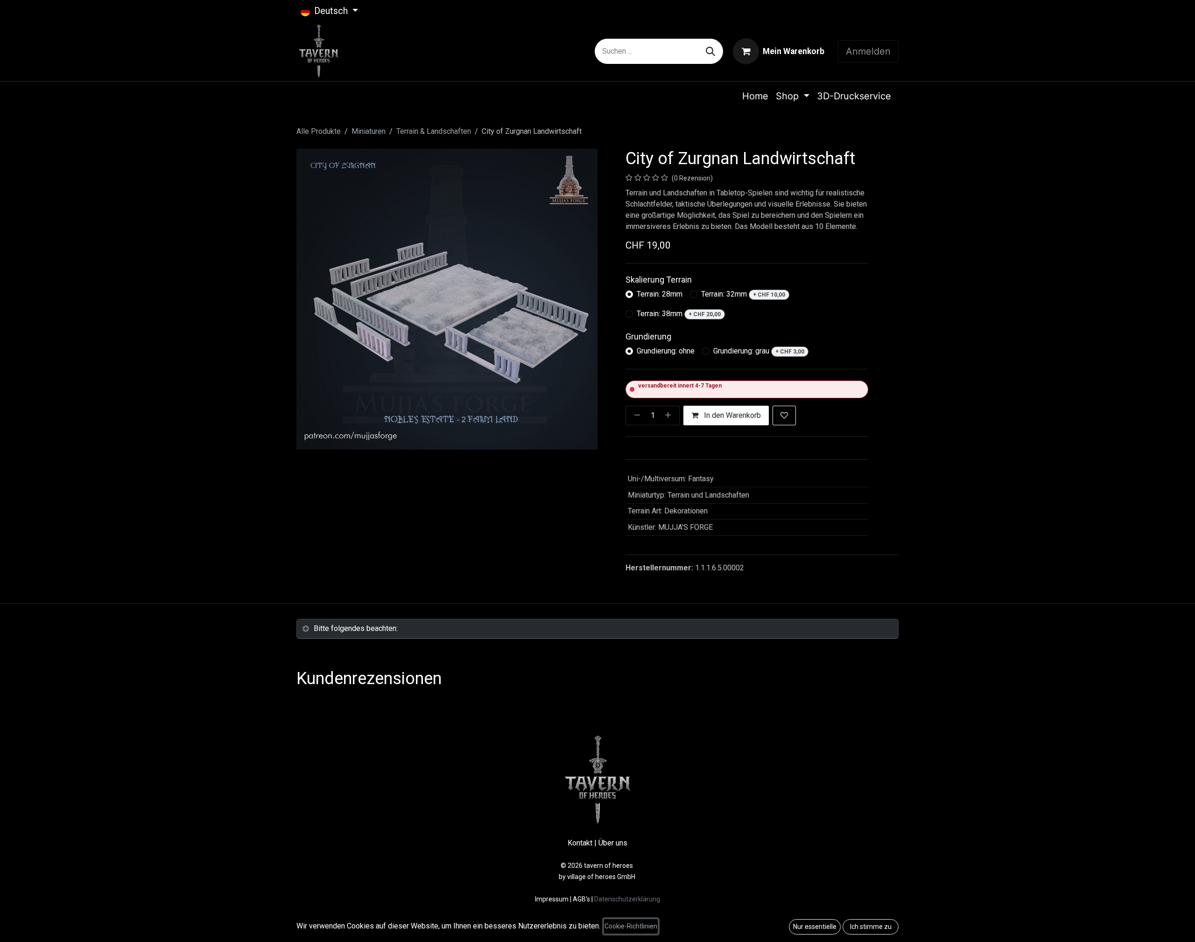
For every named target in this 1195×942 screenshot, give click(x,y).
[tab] (597, 628)
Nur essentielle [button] (814, 926)
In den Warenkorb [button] (731, 415)
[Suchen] (710, 51)
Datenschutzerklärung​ (627, 899)
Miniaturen (368, 131)
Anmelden (868, 51)
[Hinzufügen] (670, 415)
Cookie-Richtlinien (631, 926)
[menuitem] (755, 96)
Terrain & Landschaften (433, 131)
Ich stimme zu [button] (871, 926)
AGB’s (581, 899)
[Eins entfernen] (635, 415)
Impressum (552, 899)
